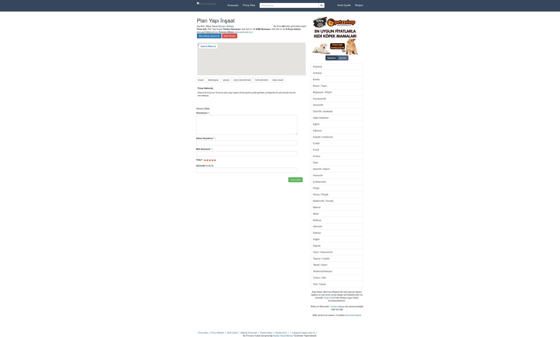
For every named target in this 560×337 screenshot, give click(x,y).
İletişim (359, 5)
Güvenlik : (205, 165)
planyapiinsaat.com (244, 31)
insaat (201, 79)
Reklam (317, 232)
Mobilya (317, 220)
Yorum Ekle (295, 179)
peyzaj (226, 79)
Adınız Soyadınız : (205, 138)
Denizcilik (318, 104)
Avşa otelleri (329, 297)
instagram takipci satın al (303, 332)
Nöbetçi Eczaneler (248, 332)
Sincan (221, 26)
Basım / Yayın (320, 85)
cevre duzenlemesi (242, 79)
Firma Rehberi (217, 332)
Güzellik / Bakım (321, 169)
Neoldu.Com (281, 332)
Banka (316, 79)
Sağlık (316, 239)
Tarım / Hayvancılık (322, 252)
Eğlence (317, 130)
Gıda (315, 162)
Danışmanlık (319, 98)
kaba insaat (278, 79)
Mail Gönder (229, 35)
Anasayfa (233, 5)
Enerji (316, 149)
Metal (316, 213)
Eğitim (316, 124)
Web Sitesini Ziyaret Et (209, 35)
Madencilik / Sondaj (323, 200)
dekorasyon (213, 79)
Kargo (316, 188)
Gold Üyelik (344, 5)
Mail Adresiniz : (204, 148)
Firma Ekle (249, 5)
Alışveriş (317, 66)
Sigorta (316, 245)
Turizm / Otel (319, 277)
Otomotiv (317, 226)
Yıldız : (200, 159)
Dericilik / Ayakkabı (323, 111)
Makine (317, 207)
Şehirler (342, 57)
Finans (316, 156)
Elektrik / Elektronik (323, 137)
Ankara (230, 26)
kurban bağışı (337, 306)
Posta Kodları (266, 332)
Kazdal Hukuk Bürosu (283, 335)
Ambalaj (317, 73)
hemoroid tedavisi (353, 315)
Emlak (316, 143)
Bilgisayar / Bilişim (322, 92)
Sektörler (331, 57)
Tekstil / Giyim (320, 264)
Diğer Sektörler (321, 117)
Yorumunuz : (202, 112)
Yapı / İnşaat (319, 284)
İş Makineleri (319, 181)
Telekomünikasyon (322, 271)
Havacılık (318, 175)
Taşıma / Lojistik (321, 258)
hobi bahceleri (261, 79)
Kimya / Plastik (320, 194)
